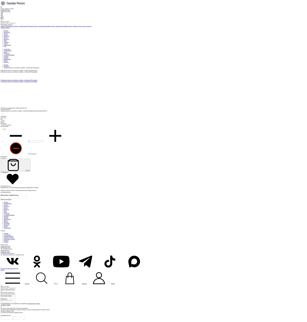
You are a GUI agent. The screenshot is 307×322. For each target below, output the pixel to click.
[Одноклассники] (37, 267)
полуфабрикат (8, 50)
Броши (6, 208)
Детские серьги (82, 26)
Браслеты (6, 209)
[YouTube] (61, 267)
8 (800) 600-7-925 (5, 10)
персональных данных (34, 303)
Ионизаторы (7, 59)
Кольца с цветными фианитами (42, 26)
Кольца (6, 202)
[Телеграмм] (86, 267)
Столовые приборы (9, 55)
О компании (7, 235)
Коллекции (7, 223)
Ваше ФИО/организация (7, 292)
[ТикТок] (110, 267)
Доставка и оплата (9, 237)
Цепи (5, 210)
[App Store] (14, 198)
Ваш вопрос (4, 299)
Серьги (6, 205)
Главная (6, 65)
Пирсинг (89, 26)
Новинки (6, 225)
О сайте (6, 242)
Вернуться (5, 172)
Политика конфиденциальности (9, 268)
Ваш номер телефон (6, 296)
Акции (6, 226)
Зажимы (6, 58)
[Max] (134, 267)
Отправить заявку (5, 305)
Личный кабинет (8, 236)
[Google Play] (5, 198)
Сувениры (7, 53)
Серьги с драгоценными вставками (23, 26)
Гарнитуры (7, 49)
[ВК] (13, 267)
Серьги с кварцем (73, 26)
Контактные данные (9, 239)
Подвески (6, 66)
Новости (6, 240)
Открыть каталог (5, 28)
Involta (2, 270)
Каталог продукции (6, 199)
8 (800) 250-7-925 (5, 252)
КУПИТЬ (27, 170)
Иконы (6, 60)
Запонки (6, 56)
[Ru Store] (22, 198)
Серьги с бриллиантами (7, 26)
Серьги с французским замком (59, 26)
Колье (5, 52)
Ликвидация (7, 228)
